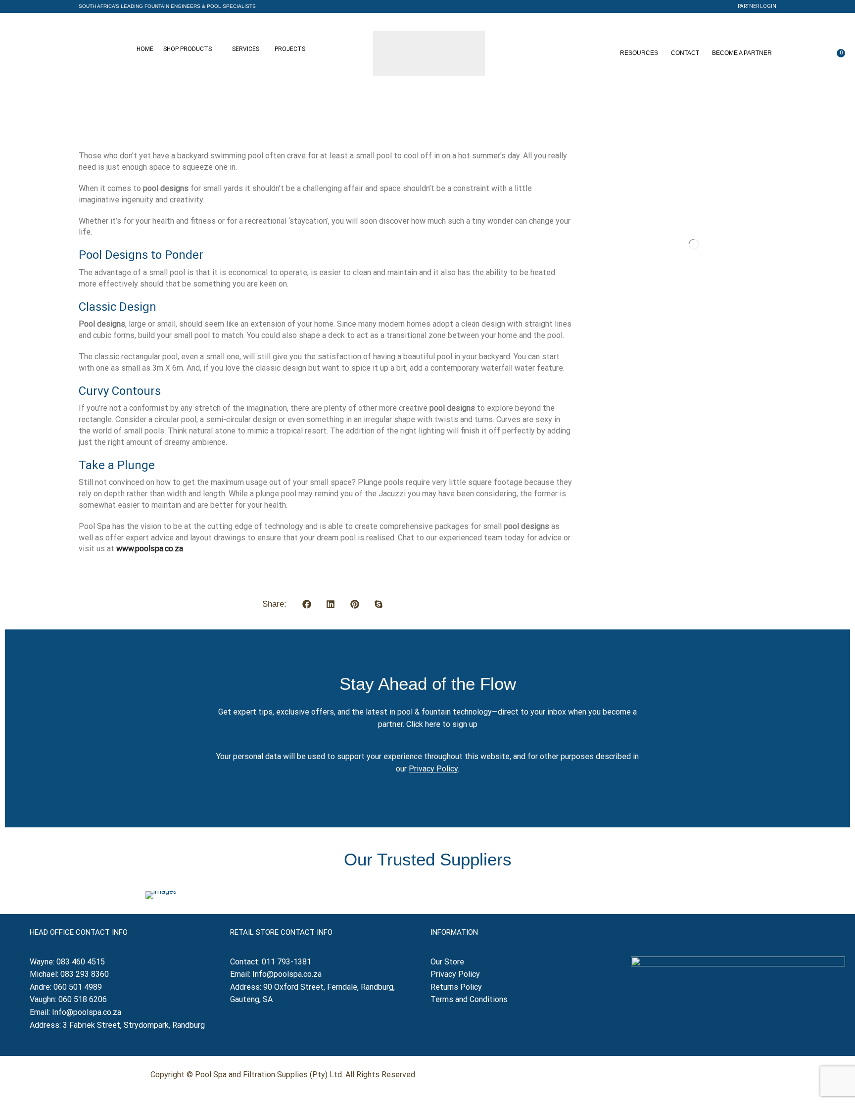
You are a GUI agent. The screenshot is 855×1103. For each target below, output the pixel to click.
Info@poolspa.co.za (86, 1012)
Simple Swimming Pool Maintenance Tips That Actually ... (715, 323)
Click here (423, 724)
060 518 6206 (82, 999)
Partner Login (757, 6)
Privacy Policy (433, 768)
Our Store (447, 961)
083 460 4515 (80, 961)
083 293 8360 (84, 974)
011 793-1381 (286, 961)
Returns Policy (457, 987)
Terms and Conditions (469, 999)
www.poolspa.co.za (149, 548)
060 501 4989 (77, 987)
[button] (167, 6)
